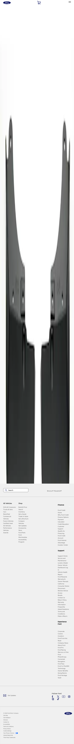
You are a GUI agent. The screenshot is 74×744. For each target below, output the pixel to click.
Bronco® (50, 491)
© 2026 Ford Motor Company (10, 713)
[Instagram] (69, 696)
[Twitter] (58, 696)
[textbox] (16, 490)
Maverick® (58, 491)
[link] (5, 715)
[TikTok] (58, 699)
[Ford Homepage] (68, 713)
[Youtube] (63, 696)
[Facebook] (53, 696)
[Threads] (53, 699)
